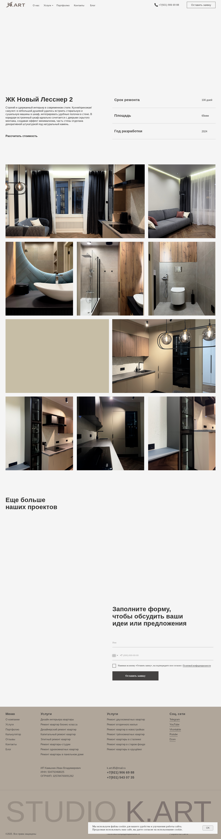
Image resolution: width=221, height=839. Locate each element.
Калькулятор (13, 734)
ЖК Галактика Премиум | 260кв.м (24, 579)
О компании (13, 719)
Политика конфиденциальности (123, 834)
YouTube (174, 724)
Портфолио (63, 5)
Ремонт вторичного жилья (122, 724)
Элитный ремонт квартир (55, 739)
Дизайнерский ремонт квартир (58, 729)
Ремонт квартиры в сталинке (124, 739)
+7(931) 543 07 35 (120, 777)
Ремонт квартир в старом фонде (126, 744)
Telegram (175, 719)
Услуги (47, 5)
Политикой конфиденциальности (197, 666)
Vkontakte (175, 729)
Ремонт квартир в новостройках (126, 729)
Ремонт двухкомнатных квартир (126, 719)
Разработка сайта (179, 834)
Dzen (173, 739)
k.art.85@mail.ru (116, 767)
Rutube (174, 734)
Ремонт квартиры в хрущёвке (124, 749)
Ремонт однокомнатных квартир (60, 749)
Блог (92, 5)
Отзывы (10, 739)
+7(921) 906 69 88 (169, 4)
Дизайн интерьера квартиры (57, 719)
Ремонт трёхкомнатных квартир (126, 734)
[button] (201, 5)
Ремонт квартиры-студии (55, 744)
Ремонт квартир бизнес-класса (59, 724)
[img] (156, 4)
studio (109, 811)
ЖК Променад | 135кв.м (125, 579)
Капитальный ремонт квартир (58, 734)
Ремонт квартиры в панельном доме (62, 754)
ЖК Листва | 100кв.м (177, 579)
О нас (36, 5)
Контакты (79, 5)
